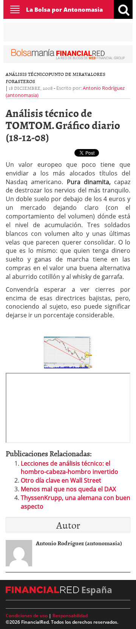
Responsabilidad (70, 615)
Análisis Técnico (27, 74)
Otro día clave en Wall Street (61, 480)
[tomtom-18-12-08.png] (68, 352)
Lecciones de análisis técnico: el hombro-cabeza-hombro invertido (69, 467)
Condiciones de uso (27, 615)
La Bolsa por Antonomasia (64, 9)
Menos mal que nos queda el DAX (68, 489)
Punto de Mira (66, 74)
